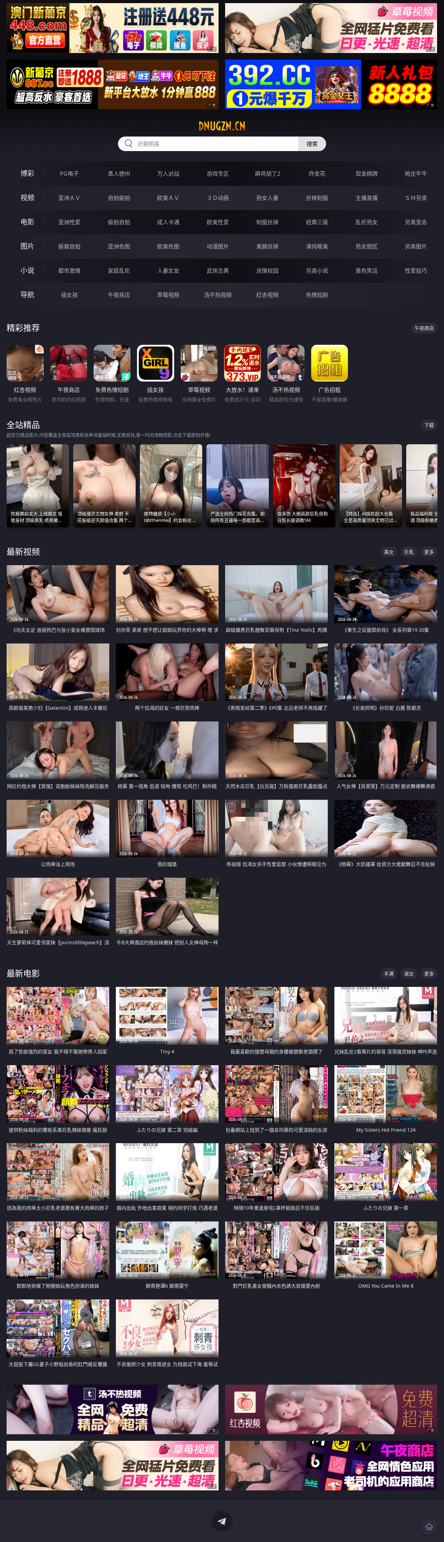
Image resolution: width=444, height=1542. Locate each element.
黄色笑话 (367, 270)
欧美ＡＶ (168, 198)
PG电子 (69, 173)
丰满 (389, 973)
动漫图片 (218, 246)
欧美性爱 (218, 222)
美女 (389, 552)
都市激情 (69, 270)
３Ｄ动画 (218, 198)
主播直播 (367, 198)
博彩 (27, 173)
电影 (27, 222)
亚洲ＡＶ (69, 198)
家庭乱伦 (119, 270)
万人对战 (168, 173)
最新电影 (23, 973)
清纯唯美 (317, 246)
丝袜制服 (317, 198)
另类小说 (317, 270)
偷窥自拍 (69, 246)
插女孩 (69, 295)
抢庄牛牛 (416, 173)
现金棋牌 (367, 173)
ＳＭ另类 (416, 198)
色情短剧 (317, 295)
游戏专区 (218, 173)
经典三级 (317, 222)
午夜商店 (119, 295)
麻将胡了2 (267, 173)
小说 (27, 270)
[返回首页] (429, 1526)
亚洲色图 (119, 246)
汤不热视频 (218, 295)
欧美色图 (168, 246)
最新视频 (23, 551)
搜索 (312, 144)
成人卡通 (168, 222)
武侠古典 (218, 270)
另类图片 (416, 246)
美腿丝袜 (267, 246)
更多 (429, 552)
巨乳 (409, 552)
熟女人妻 (267, 198)
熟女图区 (367, 246)
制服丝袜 (267, 222)
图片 (27, 246)
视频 (27, 197)
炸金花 (317, 173)
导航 (27, 294)
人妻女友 (168, 270)
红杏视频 (267, 295)
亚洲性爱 (69, 222)
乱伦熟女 (367, 222)
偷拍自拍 (119, 222)
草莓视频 (168, 295)
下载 (429, 425)
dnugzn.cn (222, 126)
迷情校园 (267, 270)
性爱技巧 (416, 270)
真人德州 (119, 173)
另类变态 (416, 222)
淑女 (409, 973)
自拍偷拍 (119, 198)
